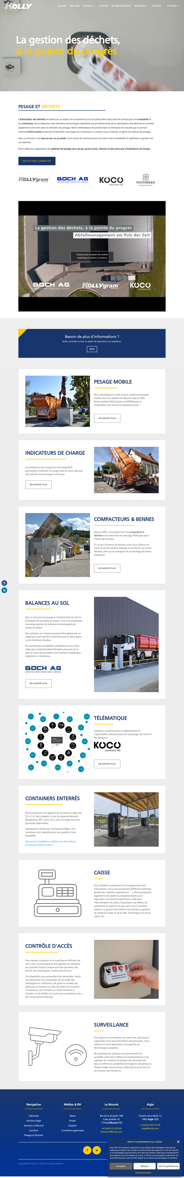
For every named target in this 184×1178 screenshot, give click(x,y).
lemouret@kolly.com (111, 1131)
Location (103, 6)
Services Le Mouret (34, 1125)
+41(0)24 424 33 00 (150, 1125)
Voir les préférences (168, 1166)
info (92, 349)
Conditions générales (72, 1130)
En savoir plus (107, 418)
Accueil (62, 6)
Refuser (144, 1166)
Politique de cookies (143, 1173)
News (72, 1115)
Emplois (72, 1125)
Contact (156, 6)
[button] (178, 1141)
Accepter (120, 1166)
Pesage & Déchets (121, 6)
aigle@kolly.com (150, 1128)
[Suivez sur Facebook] (87, 1150)
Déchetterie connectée (37, 161)
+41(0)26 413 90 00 (111, 1128)
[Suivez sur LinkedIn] (97, 1150)
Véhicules (74, 6)
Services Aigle (34, 1120)
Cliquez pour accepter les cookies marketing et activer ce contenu (92, 256)
